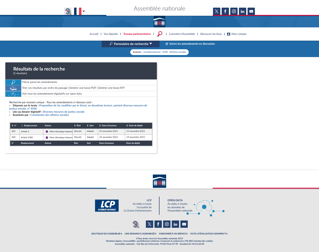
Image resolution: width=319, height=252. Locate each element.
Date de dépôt (136, 126)
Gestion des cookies (203, 241)
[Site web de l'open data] (193, 206)
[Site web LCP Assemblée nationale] (126, 206)
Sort (92, 126)
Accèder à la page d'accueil (159, 20)
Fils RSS (189, 241)
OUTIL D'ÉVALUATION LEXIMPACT (208, 234)
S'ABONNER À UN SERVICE (172, 234)
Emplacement (30, 126)
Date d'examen (109, 126)
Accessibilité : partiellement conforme (141, 241)
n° (15, 126)
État (79, 126)
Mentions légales (114, 241)
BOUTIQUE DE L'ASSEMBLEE (106, 234)
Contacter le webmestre (172, 241)
